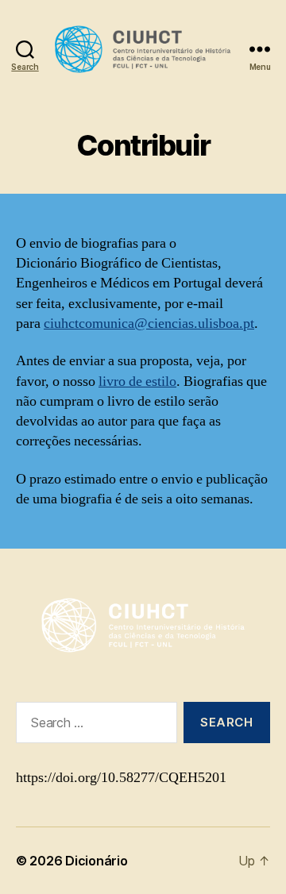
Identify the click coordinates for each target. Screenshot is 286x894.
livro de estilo (137, 381)
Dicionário (96, 861)
